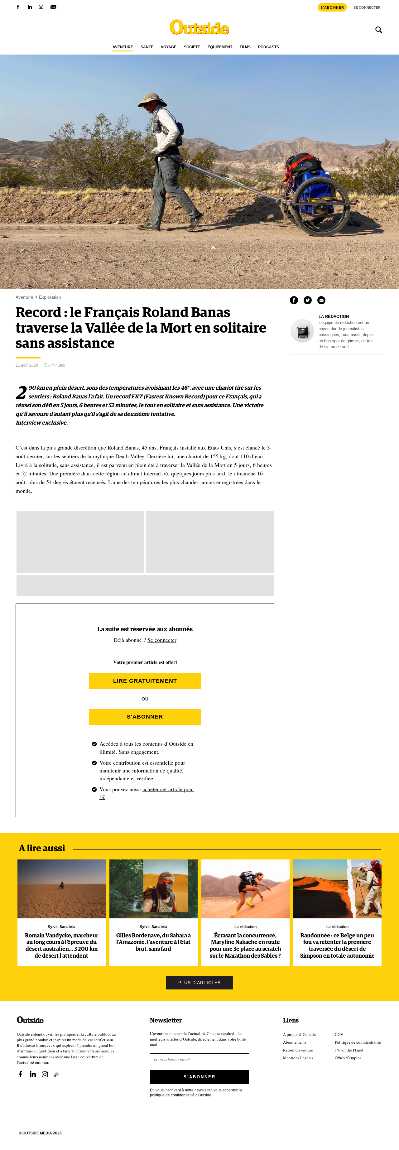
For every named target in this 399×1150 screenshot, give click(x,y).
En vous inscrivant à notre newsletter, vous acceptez (196, 1092)
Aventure (123, 47)
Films (245, 47)
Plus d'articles (199, 982)
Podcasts (268, 47)
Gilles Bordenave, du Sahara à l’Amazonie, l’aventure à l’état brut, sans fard (153, 942)
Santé (147, 47)
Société (192, 47)
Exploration (50, 297)
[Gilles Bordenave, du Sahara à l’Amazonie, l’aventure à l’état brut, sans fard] (153, 888)
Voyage (168, 47)
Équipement (220, 47)
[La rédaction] (302, 341)
